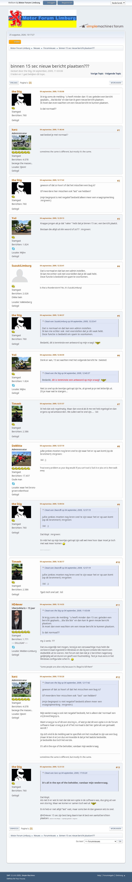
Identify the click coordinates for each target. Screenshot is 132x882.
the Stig (17, 91)
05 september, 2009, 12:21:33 (52, 766)
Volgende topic (113, 73)
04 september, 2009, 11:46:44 (52, 129)
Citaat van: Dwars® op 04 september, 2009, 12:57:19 (68, 510)
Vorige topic (97, 73)
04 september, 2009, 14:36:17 (52, 561)
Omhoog (14, 828)
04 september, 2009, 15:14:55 (52, 604)
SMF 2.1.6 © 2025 (14, 875)
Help (99, 875)
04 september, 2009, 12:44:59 (52, 355)
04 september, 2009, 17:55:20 (52, 676)
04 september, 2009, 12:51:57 (52, 403)
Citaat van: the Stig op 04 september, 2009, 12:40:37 (67, 373)
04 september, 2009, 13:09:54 (52, 504)
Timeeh (16, 403)
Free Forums (20, 879)
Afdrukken (116, 83)
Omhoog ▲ (120, 875)
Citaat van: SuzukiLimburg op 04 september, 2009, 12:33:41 (70, 321)
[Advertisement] (46, 57)
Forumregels (108, 875)
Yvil (14, 218)
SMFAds (10, 879)
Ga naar (79, 841)
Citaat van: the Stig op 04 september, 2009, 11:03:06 (67, 610)
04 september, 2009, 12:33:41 (52, 265)
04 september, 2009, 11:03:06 (52, 91)
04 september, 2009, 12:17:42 (52, 180)
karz (14, 129)
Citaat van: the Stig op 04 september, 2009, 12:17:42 (67, 682)
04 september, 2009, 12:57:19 (52, 445)
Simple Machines (28, 875)
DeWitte (17, 446)
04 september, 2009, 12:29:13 (52, 218)
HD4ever (17, 604)
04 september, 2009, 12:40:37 (52, 315)
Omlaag (14, 83)
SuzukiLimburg (21, 265)
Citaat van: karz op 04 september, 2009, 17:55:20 (66, 773)
